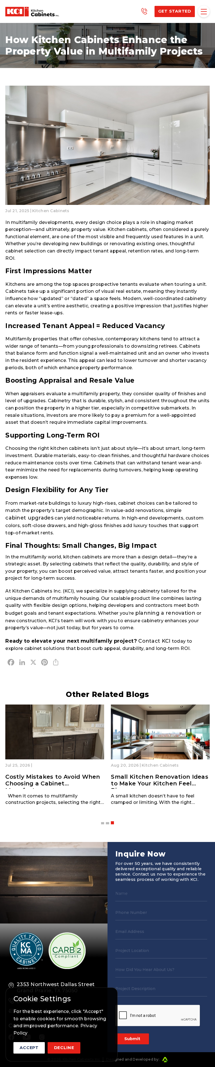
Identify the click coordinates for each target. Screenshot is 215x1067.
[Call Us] (144, 11)
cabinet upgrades (29, 518)
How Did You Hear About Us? (144, 969)
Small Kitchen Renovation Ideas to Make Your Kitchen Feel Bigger (54, 783)
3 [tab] (112, 823)
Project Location (132, 950)
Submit (132, 1038)
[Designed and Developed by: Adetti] (164, 1059)
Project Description (135, 988)
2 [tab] (107, 823)
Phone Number (131, 912)
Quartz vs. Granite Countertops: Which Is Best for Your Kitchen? (160, 780)
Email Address (129, 931)
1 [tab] (102, 822)
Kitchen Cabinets (50, 211)
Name (121, 893)
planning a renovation (165, 613)
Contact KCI (154, 641)
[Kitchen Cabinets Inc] (32, 12)
